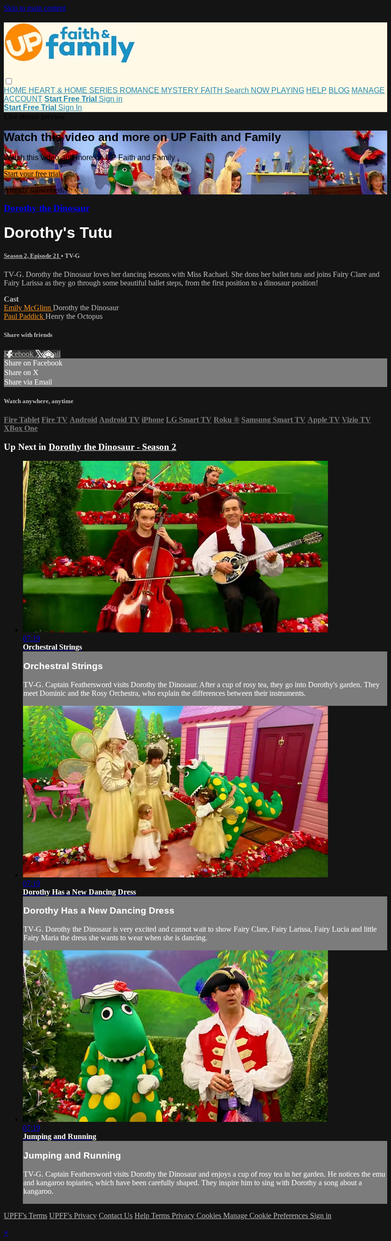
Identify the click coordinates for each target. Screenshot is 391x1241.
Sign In (70, 107)
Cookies (209, 1215)
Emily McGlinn (28, 308)
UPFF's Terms (25, 1215)
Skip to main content (35, 8)
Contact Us (116, 1215)
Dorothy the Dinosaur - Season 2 (112, 447)
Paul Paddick (24, 316)
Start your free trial (32, 174)
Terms (161, 1215)
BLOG (339, 90)
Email (52, 354)
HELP (316, 90)
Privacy (184, 1215)
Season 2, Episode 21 (32, 255)
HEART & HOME (59, 90)
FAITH (213, 90)
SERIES (104, 90)
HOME (16, 90)
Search (238, 90)
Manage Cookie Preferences (266, 1215)
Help (142, 1215)
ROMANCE (140, 90)
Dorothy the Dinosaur (47, 208)
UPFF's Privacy (73, 1215)
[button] (9, 81)
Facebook (19, 354)
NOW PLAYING (277, 90)
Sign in (111, 99)
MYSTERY (181, 90)
